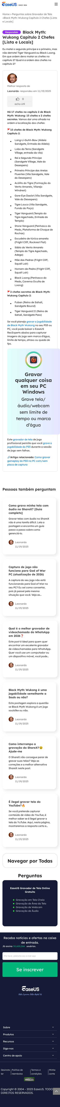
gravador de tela (22, 439)
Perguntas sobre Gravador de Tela (32, 14)
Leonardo (13, 91)
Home (6, 14)
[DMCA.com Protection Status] (30, 1079)
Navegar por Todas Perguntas (30, 863)
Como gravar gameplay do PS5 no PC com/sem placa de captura (28, 461)
